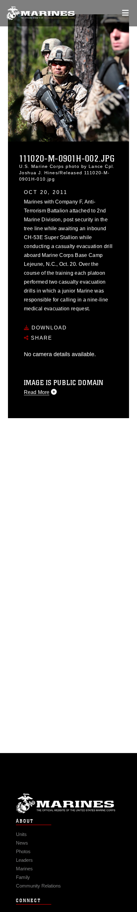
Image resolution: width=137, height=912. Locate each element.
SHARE (40, 338)
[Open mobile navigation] (125, 12)
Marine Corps (68, 803)
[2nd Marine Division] (40, 13)
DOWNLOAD (48, 327)
